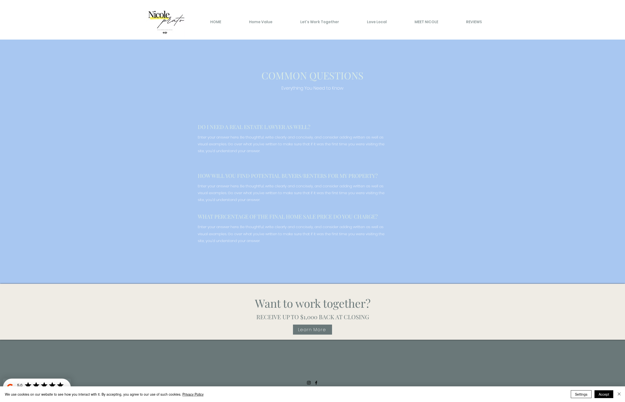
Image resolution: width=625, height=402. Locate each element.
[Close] (619, 394)
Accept (604, 394)
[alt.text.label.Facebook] (316, 382)
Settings (581, 394)
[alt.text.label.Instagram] (308, 382)
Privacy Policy (193, 394)
